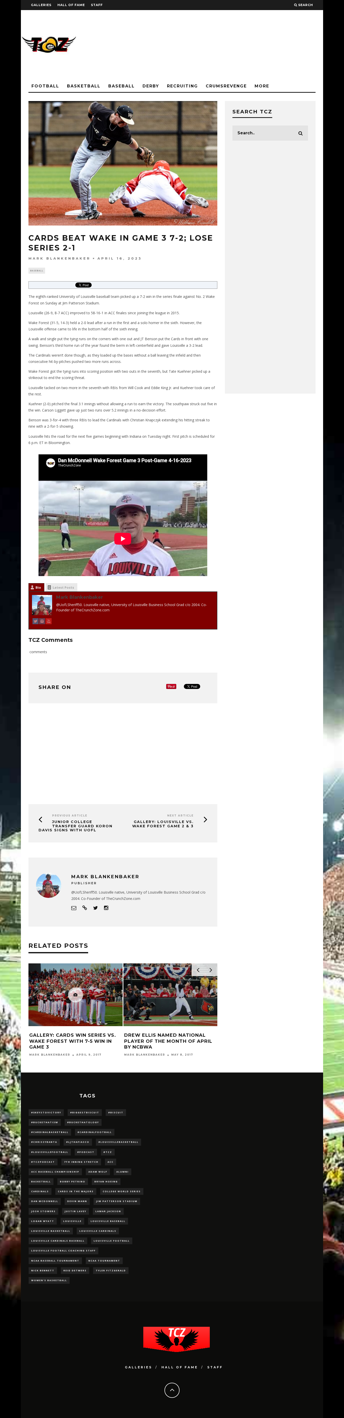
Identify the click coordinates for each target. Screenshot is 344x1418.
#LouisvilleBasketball (118, 1142)
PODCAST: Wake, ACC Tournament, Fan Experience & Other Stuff (169, 1041)
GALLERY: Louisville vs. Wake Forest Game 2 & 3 (163, 824)
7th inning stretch (81, 1161)
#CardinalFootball (95, 1132)
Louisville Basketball (50, 1231)
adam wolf (97, 1171)
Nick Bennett (42, 1270)
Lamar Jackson (108, 1211)
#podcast (85, 1152)
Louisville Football (112, 1240)
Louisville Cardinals (97, 1231)
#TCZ (108, 1152)
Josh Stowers (43, 1211)
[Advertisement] (231, 45)
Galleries (41, 5)
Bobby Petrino (72, 1181)
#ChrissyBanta (44, 1142)
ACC (111, 1161)
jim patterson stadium (116, 1201)
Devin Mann (77, 1201)
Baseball (121, 86)
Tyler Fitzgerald (111, 1270)
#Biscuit (115, 1112)
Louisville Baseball (108, 1221)
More (262, 86)
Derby (151, 86)
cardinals (40, 1191)
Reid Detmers (75, 1270)
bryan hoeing (106, 1181)
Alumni (122, 1171)
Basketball (83, 86)
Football (45, 86)
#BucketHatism (44, 1122)
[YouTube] (49, 622)
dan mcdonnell (44, 1201)
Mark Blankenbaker (59, 258)
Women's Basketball (49, 1280)
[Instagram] (42, 622)
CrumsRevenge (226, 86)
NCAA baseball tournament (55, 1260)
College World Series (122, 1191)
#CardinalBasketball (49, 1132)
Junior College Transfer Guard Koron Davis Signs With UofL (76, 826)
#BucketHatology (83, 1122)
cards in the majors (76, 1191)
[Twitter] (35, 622)
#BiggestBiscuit (84, 1112)
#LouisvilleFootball (49, 1152)
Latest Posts (63, 587)
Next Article (180, 815)
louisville (72, 1221)
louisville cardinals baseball (58, 1240)
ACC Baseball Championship (55, 1171)
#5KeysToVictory (46, 1112)
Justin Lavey (75, 1211)
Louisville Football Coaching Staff (63, 1250)
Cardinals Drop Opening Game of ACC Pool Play (74, 1038)
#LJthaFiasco (77, 1142)
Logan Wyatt (42, 1221)
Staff (97, 5)
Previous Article (69, 815)
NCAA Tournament (104, 1260)
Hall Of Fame (71, 5)
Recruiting (182, 86)
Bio (38, 587)
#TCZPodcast (43, 1161)
